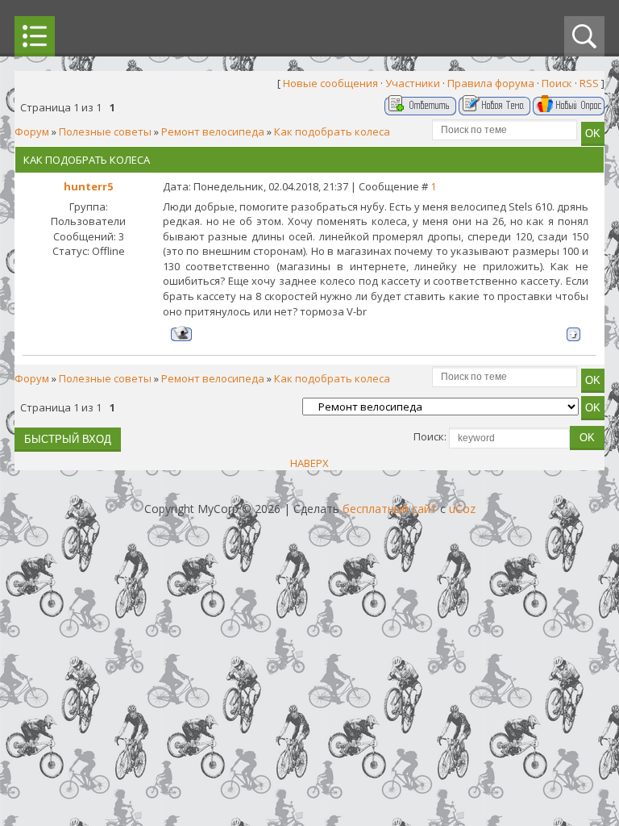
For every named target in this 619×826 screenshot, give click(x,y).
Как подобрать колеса (332, 131)
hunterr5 (88, 186)
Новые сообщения (330, 83)
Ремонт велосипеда (212, 131)
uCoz (462, 508)
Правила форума (490, 83)
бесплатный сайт (390, 508)
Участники (412, 83)
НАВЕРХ (309, 463)
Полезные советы (105, 131)
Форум (32, 131)
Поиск (557, 83)
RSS (589, 83)
